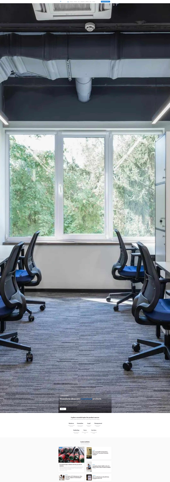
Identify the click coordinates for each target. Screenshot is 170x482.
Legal (79, 1)
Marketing (87, 1)
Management (83, 1)
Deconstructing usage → (105, 1)
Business (71, 1)
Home (68, 1)
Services (93, 1)
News (90, 1)
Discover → (63, 408)
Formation (75, 1)
